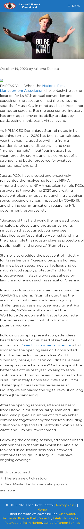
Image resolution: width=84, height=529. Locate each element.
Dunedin (44, 518)
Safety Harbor (63, 518)
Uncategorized (17, 472)
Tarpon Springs (68, 522)
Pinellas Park (27, 518)
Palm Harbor (32, 522)
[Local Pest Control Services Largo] (21, 6)
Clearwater (67, 514)
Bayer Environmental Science (46, 345)
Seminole (10, 518)
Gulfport (50, 522)
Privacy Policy (66, 505)
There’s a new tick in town (26, 478)
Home (42, 509)
